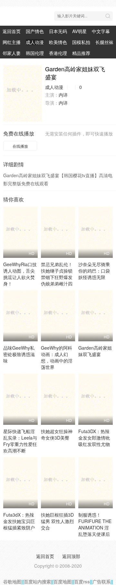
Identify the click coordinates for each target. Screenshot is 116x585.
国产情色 (35, 31)
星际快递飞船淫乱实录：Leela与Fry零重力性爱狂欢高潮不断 (20, 441)
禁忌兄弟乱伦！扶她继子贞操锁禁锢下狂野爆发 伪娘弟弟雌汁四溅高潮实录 (56, 277)
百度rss (82, 581)
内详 (63, 95)
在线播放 (20, 146)
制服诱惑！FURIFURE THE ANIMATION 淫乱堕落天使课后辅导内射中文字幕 (94, 530)
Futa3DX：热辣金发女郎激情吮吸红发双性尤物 (94, 437)
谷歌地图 (12, 581)
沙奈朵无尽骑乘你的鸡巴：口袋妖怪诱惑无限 (94, 270)
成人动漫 (35, 42)
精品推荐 (81, 53)
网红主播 (12, 42)
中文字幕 (101, 31)
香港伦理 (58, 53)
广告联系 (101, 581)
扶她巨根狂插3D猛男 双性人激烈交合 (57, 521)
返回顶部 (71, 556)
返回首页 (12, 31)
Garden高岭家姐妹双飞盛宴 (95, 351)
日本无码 (58, 31)
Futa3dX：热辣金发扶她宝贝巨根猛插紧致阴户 (19, 521)
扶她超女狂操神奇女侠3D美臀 (56, 434)
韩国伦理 (35, 53)
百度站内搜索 (37, 581)
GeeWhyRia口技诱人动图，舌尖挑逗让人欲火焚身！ (20, 274)
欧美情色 (58, 42)
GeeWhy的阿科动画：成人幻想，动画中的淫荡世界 (56, 357)
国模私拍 (81, 42)
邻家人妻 (12, 53)
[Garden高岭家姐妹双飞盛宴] (22, 93)
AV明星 (79, 31)
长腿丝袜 (104, 42)
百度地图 (62, 581)
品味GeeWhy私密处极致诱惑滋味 (19, 354)
